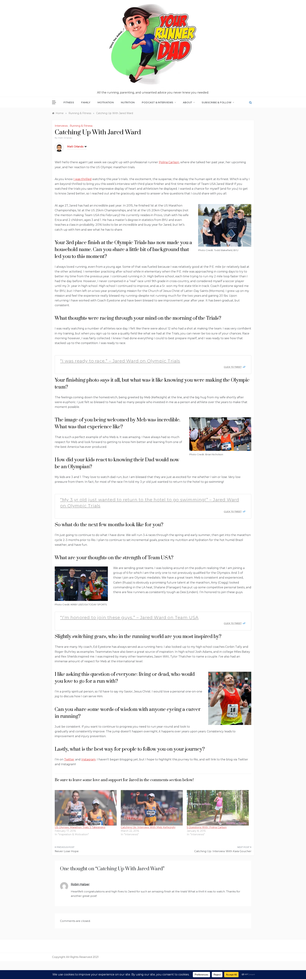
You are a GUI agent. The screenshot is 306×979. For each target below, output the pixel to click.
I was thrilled (82, 179)
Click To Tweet (233, 367)
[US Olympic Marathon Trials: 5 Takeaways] (86, 808)
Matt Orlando (65, 137)
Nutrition (128, 102)
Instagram (88, 759)
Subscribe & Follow (216, 102)
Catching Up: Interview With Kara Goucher (222, 851)
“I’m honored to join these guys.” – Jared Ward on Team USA (129, 617)
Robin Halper (80, 884)
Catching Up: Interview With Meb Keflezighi (148, 827)
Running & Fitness (81, 125)
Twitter (69, 759)
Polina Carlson (169, 162)
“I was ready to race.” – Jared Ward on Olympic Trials (120, 361)
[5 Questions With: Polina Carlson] (218, 808)
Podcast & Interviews (157, 102)
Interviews (61, 125)
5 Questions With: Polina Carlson (207, 827)
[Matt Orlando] (59, 147)
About (187, 102)
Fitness (69, 102)
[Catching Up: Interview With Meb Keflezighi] (152, 808)
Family (85, 102)
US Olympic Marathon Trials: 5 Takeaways (80, 827)
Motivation (106, 102)
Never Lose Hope (67, 851)
